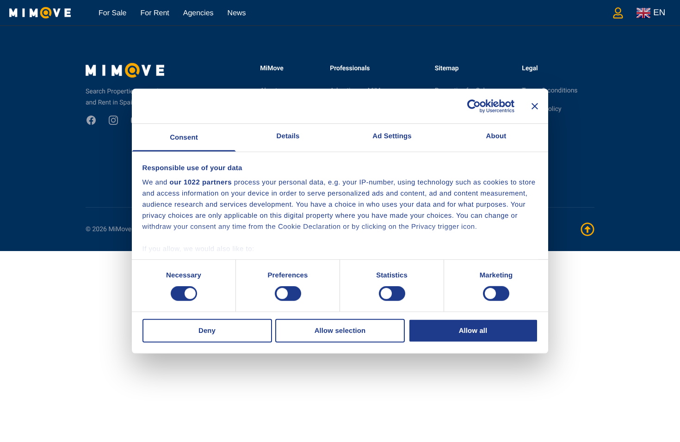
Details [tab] (288, 136)
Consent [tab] (184, 137)
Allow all (473, 331)
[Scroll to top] (587, 229)
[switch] (288, 293)
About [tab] (496, 136)
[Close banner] (535, 106)
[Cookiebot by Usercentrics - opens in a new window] (473, 106)
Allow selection (340, 331)
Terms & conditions (549, 90)
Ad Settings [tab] (391, 136)
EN (658, 12)
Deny (207, 331)
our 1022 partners (201, 182)
